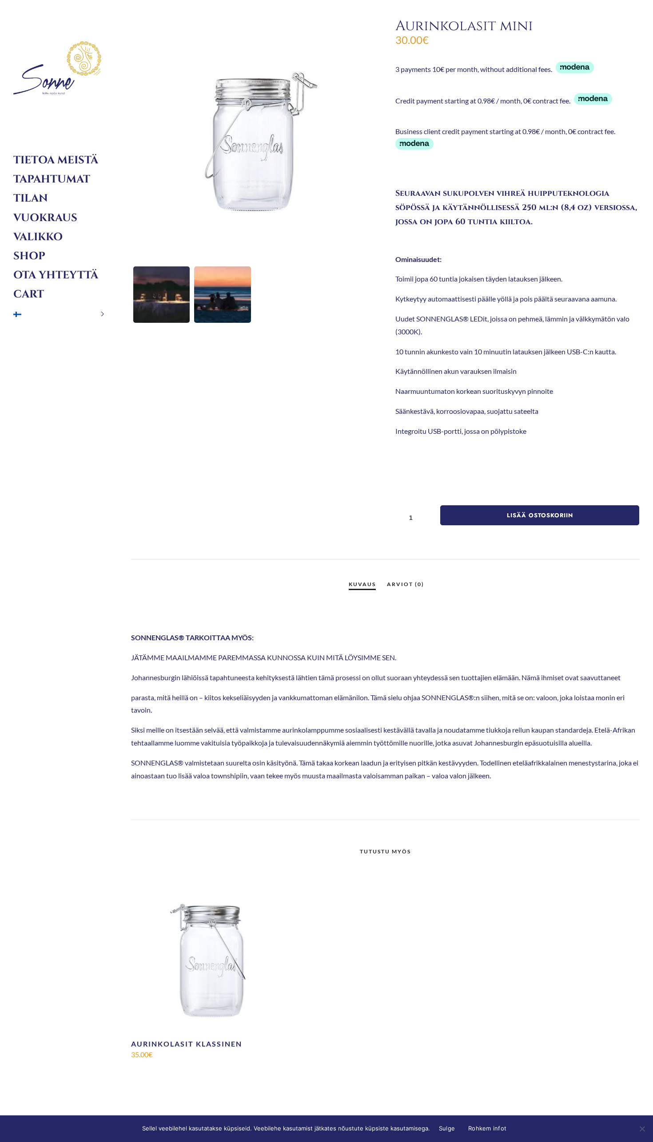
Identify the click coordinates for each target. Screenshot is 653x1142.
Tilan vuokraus (45, 208)
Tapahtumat (51, 179)
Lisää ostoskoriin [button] (212, 1069)
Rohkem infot (487, 1128)
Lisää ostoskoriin (540, 515)
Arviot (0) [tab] (405, 584)
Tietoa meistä (55, 160)
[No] (641, 1128)
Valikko (38, 237)
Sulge (447, 1128)
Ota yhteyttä (55, 275)
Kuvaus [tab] (362, 584)
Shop (29, 256)
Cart (28, 294)
